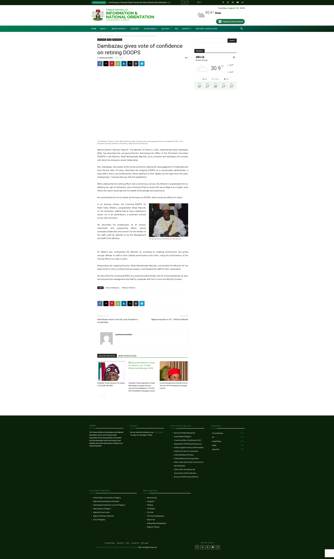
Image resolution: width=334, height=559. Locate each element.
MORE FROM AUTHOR (127, 356)
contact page (158, 432)
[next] (187, 2)
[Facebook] (223, 2)
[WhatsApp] (118, 63)
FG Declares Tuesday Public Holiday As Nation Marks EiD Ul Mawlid (136, 2)
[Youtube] (237, 2)
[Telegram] (142, 63)
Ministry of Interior (128, 288)
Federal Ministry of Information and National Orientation (117, 547)
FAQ (127, 543)
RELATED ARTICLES (107, 356)
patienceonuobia (106, 58)
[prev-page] (99, 396)
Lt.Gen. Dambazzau (112, 288)
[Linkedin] (124, 63)
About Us (120, 543)
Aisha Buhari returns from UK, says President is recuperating (117, 320)
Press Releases (117, 39)
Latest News (108, 36)
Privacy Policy (110, 543)
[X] (106, 63)
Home (99, 36)
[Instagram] (233, 2)
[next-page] (103, 396)
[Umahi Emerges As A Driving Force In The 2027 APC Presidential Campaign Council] (174, 371)
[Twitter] (228, 2)
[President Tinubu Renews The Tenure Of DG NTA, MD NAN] (111, 371)
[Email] (130, 63)
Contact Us (135, 543)
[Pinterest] (112, 63)
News (109, 39)
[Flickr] (242, 2)
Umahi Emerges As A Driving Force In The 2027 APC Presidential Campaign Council (174, 385)
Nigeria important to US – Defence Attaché (169, 319)
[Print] (136, 63)
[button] (241, 29)
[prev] (182, 2)
